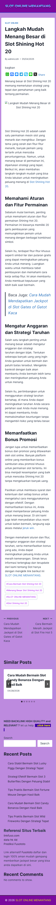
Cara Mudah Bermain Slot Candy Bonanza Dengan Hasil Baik (26, 679)
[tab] (22, 701)
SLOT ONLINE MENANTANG (22, 575)
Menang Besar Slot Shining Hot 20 (24, 590)
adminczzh (13, 59)
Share (41, 74)
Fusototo (27, 852)
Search (8, 737)
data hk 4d (10, 839)
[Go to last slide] (8, 684)
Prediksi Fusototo (14, 844)
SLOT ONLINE (11, 23)
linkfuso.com (11, 835)
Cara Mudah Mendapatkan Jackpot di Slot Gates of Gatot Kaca (13, 629)
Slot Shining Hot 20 (16, 603)
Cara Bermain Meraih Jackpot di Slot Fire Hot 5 (41, 625)
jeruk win (28, 528)
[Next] (47, 684)
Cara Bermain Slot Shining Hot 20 (23, 584)
